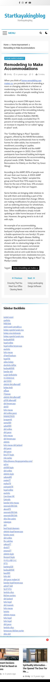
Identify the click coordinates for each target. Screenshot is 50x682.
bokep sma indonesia (12, 333)
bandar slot (8, 371)
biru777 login (9, 454)
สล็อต (6, 390)
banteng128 (8, 566)
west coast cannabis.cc (13, 326)
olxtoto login (9, 474)
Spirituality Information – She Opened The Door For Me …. (35, 668)
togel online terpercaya (13, 346)
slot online (8, 429)
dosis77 (7, 547)
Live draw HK (9, 496)
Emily (9, 74)
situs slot (7, 634)
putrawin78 (8, 486)
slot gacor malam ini (12, 579)
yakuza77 (7, 544)
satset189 (7, 426)
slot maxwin (8, 605)
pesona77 (7, 550)
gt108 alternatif (10, 400)
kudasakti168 (9, 339)
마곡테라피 (9, 378)
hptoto (6, 611)
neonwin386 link (10, 506)
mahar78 (7, 483)
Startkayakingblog (25, 15)
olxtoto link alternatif (12, 384)
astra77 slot (8, 586)
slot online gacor (10, 413)
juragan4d (8, 419)
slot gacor (7, 432)
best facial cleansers (11, 528)
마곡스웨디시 (10, 560)
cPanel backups (10, 355)
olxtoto (6, 442)
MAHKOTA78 (9, 416)
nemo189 (7, 422)
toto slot (7, 576)
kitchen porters (10, 595)
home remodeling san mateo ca (25, 268)
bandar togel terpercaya (13, 582)
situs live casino (10, 518)
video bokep (8, 362)
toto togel (8, 602)
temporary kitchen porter (14, 630)
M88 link (7, 323)
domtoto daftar (10, 365)
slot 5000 (7, 381)
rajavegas (7, 522)
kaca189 (7, 573)
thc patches (8, 541)
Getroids (7, 499)
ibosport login (9, 557)
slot (5, 525)
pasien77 (7, 480)
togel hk (7, 358)
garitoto (7, 320)
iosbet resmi (8, 317)
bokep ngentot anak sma (14, 330)
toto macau (8, 352)
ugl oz (6, 464)
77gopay (7, 394)
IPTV (6, 563)
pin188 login (9, 467)
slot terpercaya (9, 403)
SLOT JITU (8, 589)
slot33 (6, 406)
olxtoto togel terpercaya (13, 531)
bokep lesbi (8, 387)
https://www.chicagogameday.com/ (18, 461)
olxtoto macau (9, 614)
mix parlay (8, 458)
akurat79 (7, 509)
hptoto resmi (9, 534)
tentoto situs (9, 592)
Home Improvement (14, 58)
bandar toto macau (11, 502)
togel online (8, 342)
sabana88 (8, 477)
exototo (7, 349)
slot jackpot (17, 445)
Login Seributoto (10, 374)
